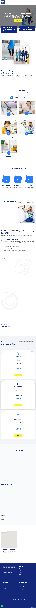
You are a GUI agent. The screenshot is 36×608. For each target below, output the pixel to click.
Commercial (23, 97)
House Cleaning (27, 137)
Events (3, 515)
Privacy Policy (31, 605)
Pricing (20, 576)
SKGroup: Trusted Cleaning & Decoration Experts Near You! (9, 29)
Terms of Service (25, 605)
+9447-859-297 (22, 586)
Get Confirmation (18, 185)
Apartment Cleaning (9, 117)
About (20, 570)
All (11, 97)
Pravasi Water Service (7, 484)
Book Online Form (6, 185)
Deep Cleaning (9, 156)
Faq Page (5, 590)
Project (20, 574)
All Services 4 (5, 588)
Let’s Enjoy (29, 185)
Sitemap (21, 605)
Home (20, 568)
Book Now (17, 374)
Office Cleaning (27, 116)
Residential (16, 97)
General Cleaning (9, 137)
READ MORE (2, 488)
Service (20, 572)
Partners (5, 586)
